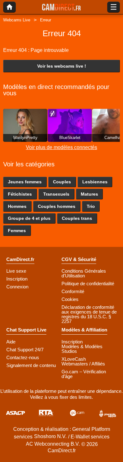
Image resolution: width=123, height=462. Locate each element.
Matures (89, 194)
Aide (10, 341)
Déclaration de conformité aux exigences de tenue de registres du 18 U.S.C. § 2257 (89, 314)
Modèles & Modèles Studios (82, 349)
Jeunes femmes (25, 181)
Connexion (17, 286)
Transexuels (56, 194)
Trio (91, 206)
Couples (62, 181)
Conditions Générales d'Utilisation (84, 273)
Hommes (17, 206)
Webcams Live (16, 20)
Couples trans (77, 218)
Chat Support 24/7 (25, 349)
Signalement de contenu (31, 365)
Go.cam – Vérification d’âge (84, 374)
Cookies (70, 299)
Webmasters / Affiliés (83, 363)
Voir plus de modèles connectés (61, 147)
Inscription (16, 278)
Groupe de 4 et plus (29, 218)
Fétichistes (20, 194)
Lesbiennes (95, 181)
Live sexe (16, 271)
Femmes (17, 230)
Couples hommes (56, 206)
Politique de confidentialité (88, 283)
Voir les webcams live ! (61, 66)
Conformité (73, 291)
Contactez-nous (22, 357)
